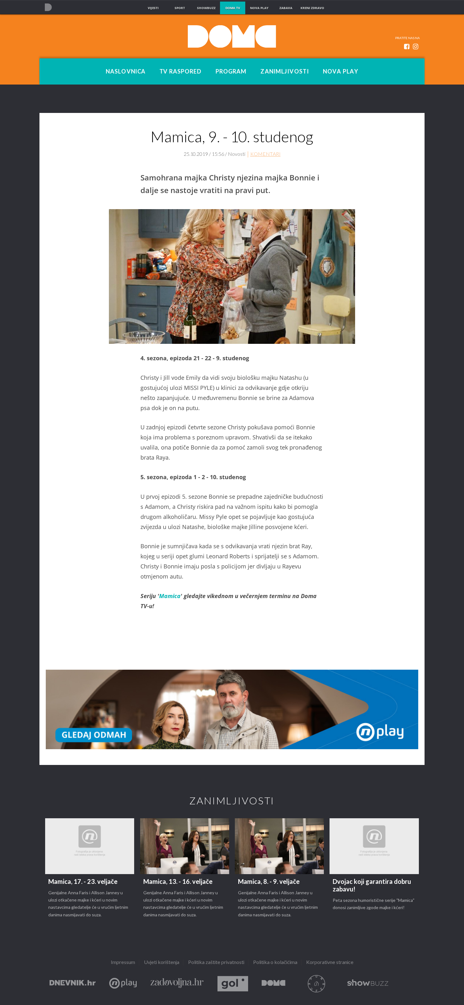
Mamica (170, 596)
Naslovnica (126, 71)
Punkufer (316, 983)
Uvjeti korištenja (161, 963)
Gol (232, 983)
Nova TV (48, 7)
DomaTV (273, 983)
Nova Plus (123, 983)
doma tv (232, 8)
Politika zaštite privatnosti (216, 963)
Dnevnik (73, 983)
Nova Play (340, 71)
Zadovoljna (177, 983)
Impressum (123, 963)
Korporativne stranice (330, 963)
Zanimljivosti (284, 71)
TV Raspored (180, 71)
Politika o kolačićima (275, 963)
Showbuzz (367, 983)
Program (231, 71)
